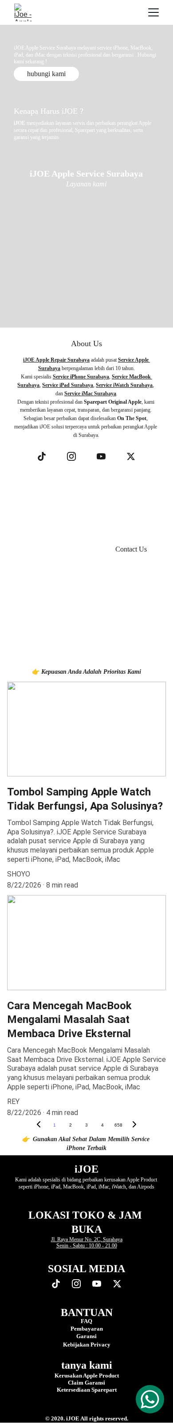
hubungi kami (46, 73)
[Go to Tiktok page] (46, 456)
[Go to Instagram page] (76, 456)
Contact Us (131, 549)
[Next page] (134, 1125)
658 (118, 1125)
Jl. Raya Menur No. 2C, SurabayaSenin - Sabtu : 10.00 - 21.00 (86, 1242)
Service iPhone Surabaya (81, 377)
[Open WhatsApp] (150, 1399)
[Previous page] (39, 1125)
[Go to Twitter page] (130, 456)
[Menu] (153, 12)
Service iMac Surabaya (90, 393)
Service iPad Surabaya (67, 385)
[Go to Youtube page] (105, 456)
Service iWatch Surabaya (124, 385)
